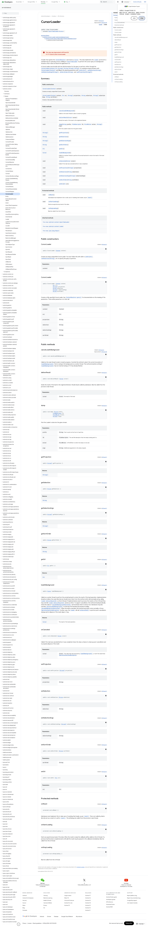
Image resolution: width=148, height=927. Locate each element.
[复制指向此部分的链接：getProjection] (52, 457)
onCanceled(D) (84, 610)
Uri (63, 95)
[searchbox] (10, 13)
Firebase (56, 916)
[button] (10, 17)
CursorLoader (62, 54)
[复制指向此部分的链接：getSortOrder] (52, 534)
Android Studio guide (111, 897)
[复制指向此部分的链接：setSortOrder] (52, 745)
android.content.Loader (49, 37)
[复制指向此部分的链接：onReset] (48, 804)
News (24, 905)
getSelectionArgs (64, 140)
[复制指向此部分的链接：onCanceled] (51, 630)
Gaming (45, 895)
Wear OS (66, 898)
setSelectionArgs (64, 176)
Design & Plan (31, 2)
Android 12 (88, 907)
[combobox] (107, 1)
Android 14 (88, 903)
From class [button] (56, 222)
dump (60, 124)
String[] (70, 95)
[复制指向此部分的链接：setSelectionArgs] (55, 718)
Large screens (67, 895)
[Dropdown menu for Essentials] (24, 2)
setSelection (63, 172)
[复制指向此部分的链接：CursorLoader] (52, 244)
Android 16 (88, 898)
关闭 (134, 18)
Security (25, 900)
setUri (61, 184)
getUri (61, 148)
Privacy (45, 905)
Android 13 (88, 905)
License (29, 923)
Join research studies (132, 903)
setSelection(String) (94, 70)
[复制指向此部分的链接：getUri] (47, 559)
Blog (67, 2)
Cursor (61, 31)
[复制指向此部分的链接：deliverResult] (52, 373)
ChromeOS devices (69, 900)
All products (79, 916)
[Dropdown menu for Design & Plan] (37, 2)
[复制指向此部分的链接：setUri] (46, 772)
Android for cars (68, 903)
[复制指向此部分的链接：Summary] (51, 79)
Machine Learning (47, 898)
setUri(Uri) (82, 70)
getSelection (63, 136)
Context (53, 88)
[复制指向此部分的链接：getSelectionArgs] (55, 508)
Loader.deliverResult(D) (49, 601)
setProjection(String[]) (84, 72)
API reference (6, 7)
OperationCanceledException (50, 610)
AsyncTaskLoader (53, 31)
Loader (96, 60)
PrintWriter (87, 124)
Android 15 (88, 900)
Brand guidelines (37, 923)
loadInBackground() (47, 364)
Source (24, 903)
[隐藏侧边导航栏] (18, 924)
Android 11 (87, 910)
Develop (43, 2)
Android (25, 895)
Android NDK (109, 907)
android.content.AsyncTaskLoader (54, 38)
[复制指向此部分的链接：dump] (46, 406)
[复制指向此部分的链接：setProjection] (52, 664)
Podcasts (25, 910)
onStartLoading (53, 201)
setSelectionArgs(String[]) (50, 72)
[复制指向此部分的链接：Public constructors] (60, 239)
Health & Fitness (47, 900)
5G (44, 907)
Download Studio (110, 904)
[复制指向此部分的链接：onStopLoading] (53, 847)
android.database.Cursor (62, 37)
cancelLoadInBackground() (54, 606)
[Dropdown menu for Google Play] (60, 2)
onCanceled (62, 161)
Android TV (67, 905)
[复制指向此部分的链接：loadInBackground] (55, 585)
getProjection (63, 132)
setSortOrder (63, 180)
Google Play (54, 2)
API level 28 (104, 22)
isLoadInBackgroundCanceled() (61, 604)
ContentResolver (61, 60)
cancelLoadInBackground (66, 110)
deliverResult (63, 117)
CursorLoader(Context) (48, 70)
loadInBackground (64, 152)
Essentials (19, 2)
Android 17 (88, 895)
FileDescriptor (76, 124)
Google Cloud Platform (67, 916)
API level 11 (101, 20)
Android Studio (137, 2)
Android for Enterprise (28, 898)
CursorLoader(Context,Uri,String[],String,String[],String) (60, 68)
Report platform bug (132, 895)
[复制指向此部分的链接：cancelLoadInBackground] (60, 350)
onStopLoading (53, 208)
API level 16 (101, 350)
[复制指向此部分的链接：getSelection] (51, 483)
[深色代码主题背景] (106, 249)
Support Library (54, 54)
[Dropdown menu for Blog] (70, 2)
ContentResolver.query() (73, 297)
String (83, 95)
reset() (90, 197)
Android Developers (45, 16)
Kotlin (100, 24)
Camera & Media (47, 903)
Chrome (49, 916)
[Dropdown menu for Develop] (47, 2)
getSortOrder (63, 144)
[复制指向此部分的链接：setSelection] (51, 691)
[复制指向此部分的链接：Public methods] (56, 345)
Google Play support (132, 900)
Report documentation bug (133, 898)
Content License (80, 867)
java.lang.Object (45, 35)
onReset (51, 195)
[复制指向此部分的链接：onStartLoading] (53, 825)
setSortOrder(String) (66, 72)
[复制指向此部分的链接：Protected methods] (59, 799)
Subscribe (129, 923)
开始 (142, 18)
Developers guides (110, 899)
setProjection (63, 168)
